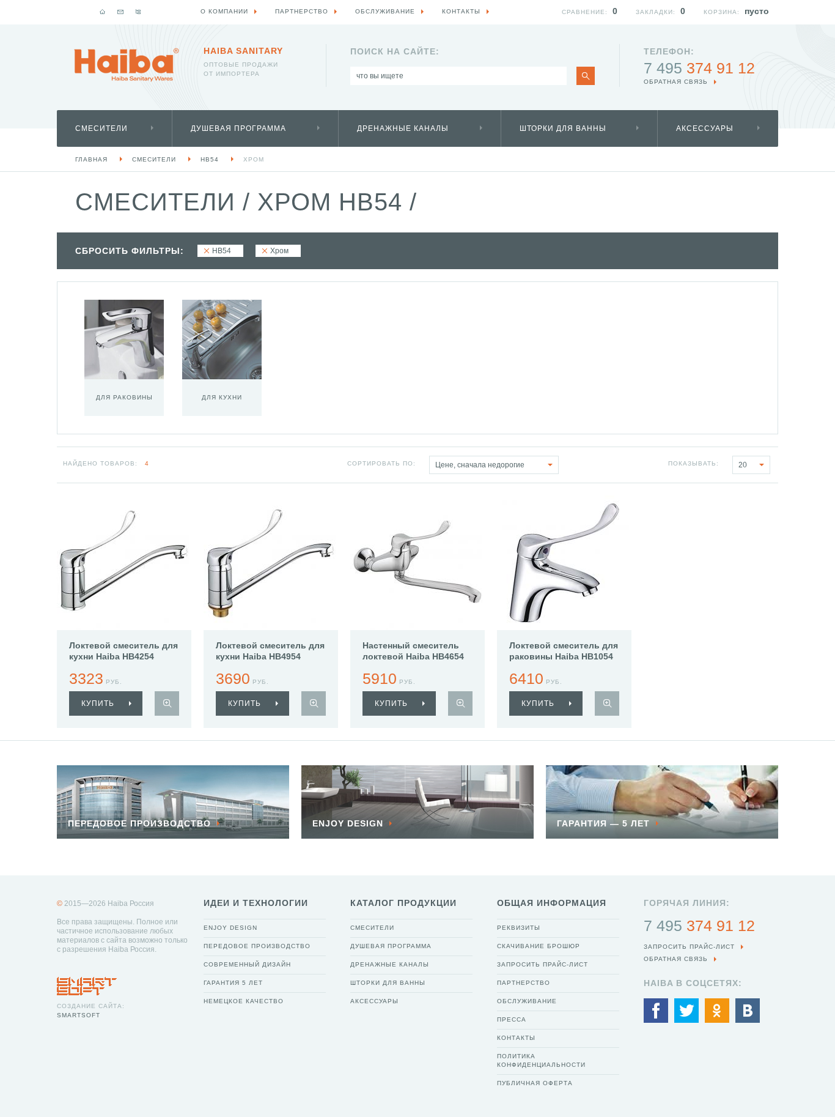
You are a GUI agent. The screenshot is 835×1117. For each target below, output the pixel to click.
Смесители (101, 128)
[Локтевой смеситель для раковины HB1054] (564, 562)
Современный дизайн (247, 964)
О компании (224, 11)
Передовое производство (257, 946)
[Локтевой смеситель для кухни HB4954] (271, 562)
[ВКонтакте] (747, 1010)
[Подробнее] (167, 703)
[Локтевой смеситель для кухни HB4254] (124, 562)
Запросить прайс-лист (542, 964)
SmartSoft (78, 1015)
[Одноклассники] (717, 1010)
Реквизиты (518, 927)
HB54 (209, 159)
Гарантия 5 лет (233, 982)
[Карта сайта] (138, 11)
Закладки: (655, 12)
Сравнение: (585, 12)
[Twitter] (686, 1010)
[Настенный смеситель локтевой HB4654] (417, 562)
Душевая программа (238, 128)
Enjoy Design (230, 927)
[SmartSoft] (87, 983)
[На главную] (103, 11)
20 (742, 465)
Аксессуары (705, 128)
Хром (253, 159)
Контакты (516, 1037)
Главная (91, 159)
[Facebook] (656, 1010)
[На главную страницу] (126, 65)
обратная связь (676, 81)
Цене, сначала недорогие (479, 465)
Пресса (511, 1019)
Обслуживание (527, 1001)
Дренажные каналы (403, 128)
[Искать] (585, 76)
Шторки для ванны (563, 128)
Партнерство (523, 982)
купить (97, 703)
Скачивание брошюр (538, 946)
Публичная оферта (535, 1083)
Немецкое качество (244, 1001)
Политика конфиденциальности (541, 1060)
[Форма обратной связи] (120, 11)
